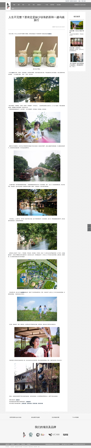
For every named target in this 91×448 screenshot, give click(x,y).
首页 (13, 8)
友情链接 (28, 444)
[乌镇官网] (24, 435)
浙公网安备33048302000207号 (79, 444)
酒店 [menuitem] (19, 4)
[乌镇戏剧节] (40, 435)
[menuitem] (24, 4)
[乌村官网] (31, 435)
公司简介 (18, 444)
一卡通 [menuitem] (46, 4)
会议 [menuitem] (29, 4)
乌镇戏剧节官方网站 (18, 446)
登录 (82, 1)
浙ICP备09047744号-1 (66, 444)
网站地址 (23, 444)
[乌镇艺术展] (65, 435)
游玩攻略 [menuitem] (59, 4)
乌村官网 (35, 446)
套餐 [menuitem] (14, 4)
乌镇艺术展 (30, 446)
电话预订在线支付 (73, 1)
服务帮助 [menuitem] (52, 4)
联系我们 (13, 444)
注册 (84, 1)
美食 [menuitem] (34, 4)
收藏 (79, 1)
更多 (39, 446)
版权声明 (7, 444)
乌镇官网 (67, 1)
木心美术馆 (25, 446)
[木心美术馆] (54, 435)
